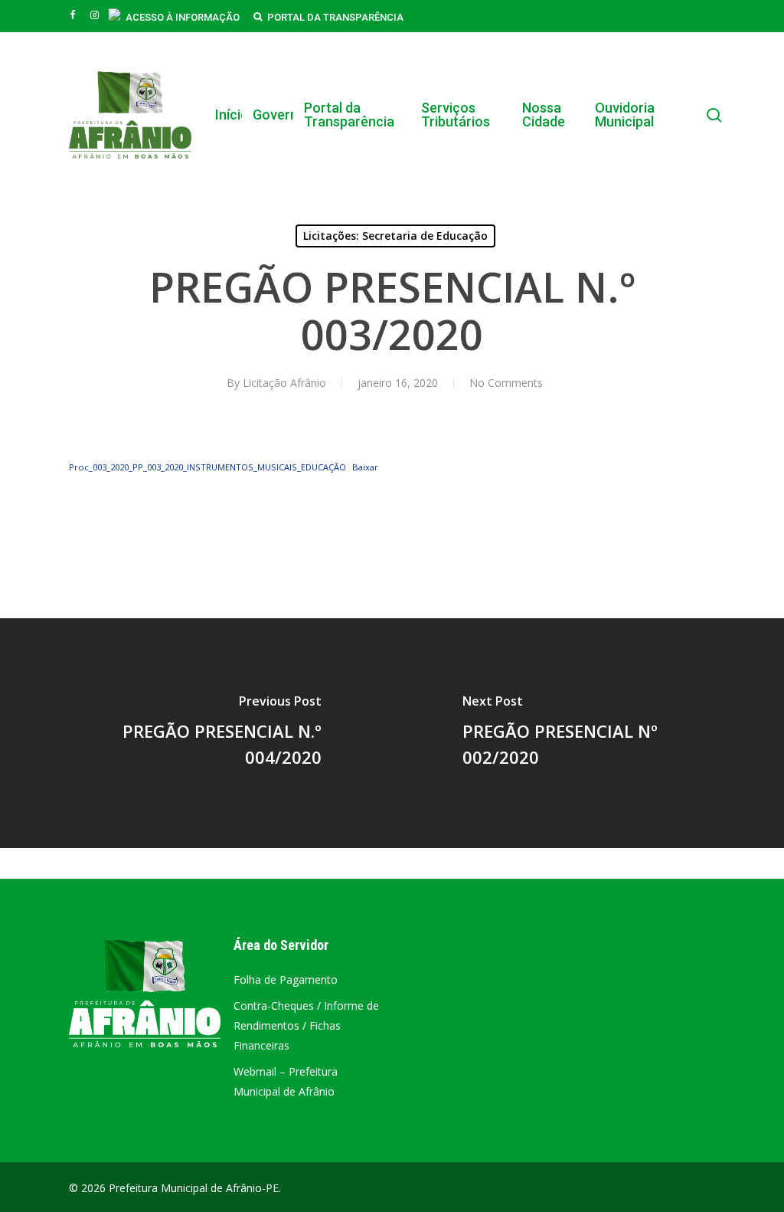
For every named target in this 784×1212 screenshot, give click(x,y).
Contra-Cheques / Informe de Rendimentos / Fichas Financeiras (306, 1025)
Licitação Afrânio (284, 382)
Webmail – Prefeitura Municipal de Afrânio (286, 1081)
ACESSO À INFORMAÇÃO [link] (183, 17)
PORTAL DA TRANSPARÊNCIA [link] (335, 17)
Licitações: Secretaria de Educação (395, 235)
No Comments (506, 382)
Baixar (365, 467)
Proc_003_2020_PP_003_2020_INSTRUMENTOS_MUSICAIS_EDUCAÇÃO (207, 467)
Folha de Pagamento (286, 979)
